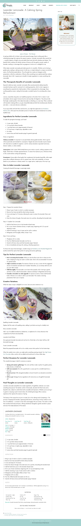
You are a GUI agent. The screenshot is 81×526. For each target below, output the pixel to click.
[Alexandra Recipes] (8, 5)
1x (44, 435)
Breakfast (31, 5)
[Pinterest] (41, 1)
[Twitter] (44, 1)
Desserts (51, 5)
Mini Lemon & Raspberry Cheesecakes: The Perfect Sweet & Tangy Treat (16, 514)
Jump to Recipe (24, 54)
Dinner (44, 5)
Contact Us (42, 520)
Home (24, 5)
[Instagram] (39, 1)
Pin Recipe (45, 426)
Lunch (38, 5)
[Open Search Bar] (79, 5)
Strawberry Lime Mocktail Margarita (41, 249)
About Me (31, 520)
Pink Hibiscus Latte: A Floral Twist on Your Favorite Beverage (14, 515)
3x (49, 435)
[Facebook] (37, 1)
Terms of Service (48, 520)
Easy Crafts (73, 5)
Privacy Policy (36, 520)
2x (46, 435)
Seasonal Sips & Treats (61, 5)
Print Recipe (32, 54)
